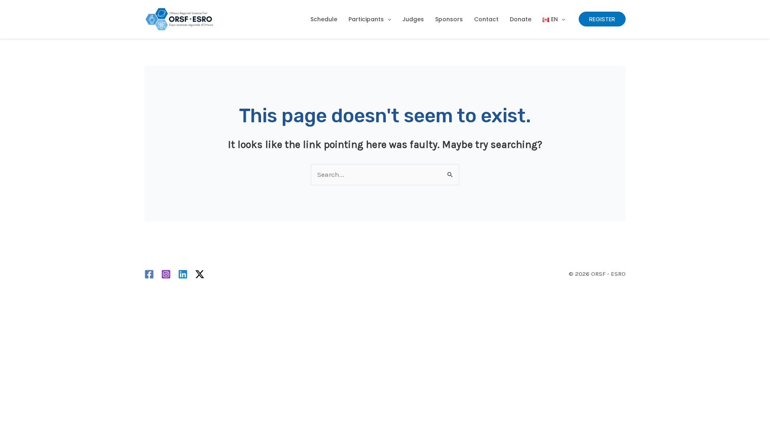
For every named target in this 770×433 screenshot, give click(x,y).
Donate (520, 19)
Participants (366, 19)
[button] (387, 19)
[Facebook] (149, 274)
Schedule (323, 19)
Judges (413, 19)
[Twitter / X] (200, 274)
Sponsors (449, 19)
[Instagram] (166, 274)
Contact (486, 19)
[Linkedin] (183, 274)
